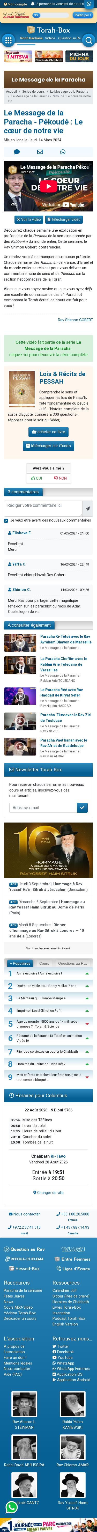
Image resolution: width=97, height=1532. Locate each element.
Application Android (73, 1380)
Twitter (62, 1346)
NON (62, 478)
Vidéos (50, 38)
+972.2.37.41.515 (26, 1227)
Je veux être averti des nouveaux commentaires (50, 520)
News (8, 1302)
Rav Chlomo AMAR (73, 1465)
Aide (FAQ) (13, 1374)
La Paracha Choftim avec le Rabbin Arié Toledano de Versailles (63, 664)
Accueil (11, 91)
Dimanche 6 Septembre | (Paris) (47, 907)
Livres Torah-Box (67, 1307)
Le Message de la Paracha (69, 91)
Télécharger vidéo (65, 219)
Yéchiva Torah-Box (20, 1313)
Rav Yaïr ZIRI (49, 731)
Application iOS (69, 1374)
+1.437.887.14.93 (75, 1227)
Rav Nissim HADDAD (55, 706)
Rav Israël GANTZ (24, 1503)
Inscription (61, 1313)
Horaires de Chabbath (71, 1302)
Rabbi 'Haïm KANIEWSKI (73, 1425)
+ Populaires (20, 963)
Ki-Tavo (58, 1156)
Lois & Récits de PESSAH (62, 377)
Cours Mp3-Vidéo (18, 1307)
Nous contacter (26, 1214)
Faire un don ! (15, 1357)
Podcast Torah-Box (69, 1318)
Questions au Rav (72, 963)
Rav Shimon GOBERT (75, 320)
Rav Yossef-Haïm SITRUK (72, 1506)
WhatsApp (65, 1363)
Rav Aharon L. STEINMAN (24, 1425)
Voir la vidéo (30, 219)
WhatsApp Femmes (73, 1369)
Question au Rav (70, 38)
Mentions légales (18, 1363)
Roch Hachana (31, 38)
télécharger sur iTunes (50, 445)
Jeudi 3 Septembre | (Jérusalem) (48, 887)
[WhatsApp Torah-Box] (89, 4)
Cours (44, 963)
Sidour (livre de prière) (71, 1296)
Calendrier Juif (65, 1290)
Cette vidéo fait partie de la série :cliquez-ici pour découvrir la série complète (48, 348)
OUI (38, 478)
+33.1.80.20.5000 (75, 1214)
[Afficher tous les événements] (32, 4)
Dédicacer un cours (20, 1318)
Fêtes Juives (14, 1296)
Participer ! (83, 15)
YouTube (65, 1357)
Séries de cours (33, 91)
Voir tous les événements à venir (48, 948)
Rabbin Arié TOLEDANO (57, 681)
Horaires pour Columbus (40, 1095)
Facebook (65, 1352)
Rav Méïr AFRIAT (52, 756)
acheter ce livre (50, 431)
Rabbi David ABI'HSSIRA (24, 1465)
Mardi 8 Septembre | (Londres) (46, 930)
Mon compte (17, 4)
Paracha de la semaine (23, 1290)
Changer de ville (50, 1193)
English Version (65, 1324)
